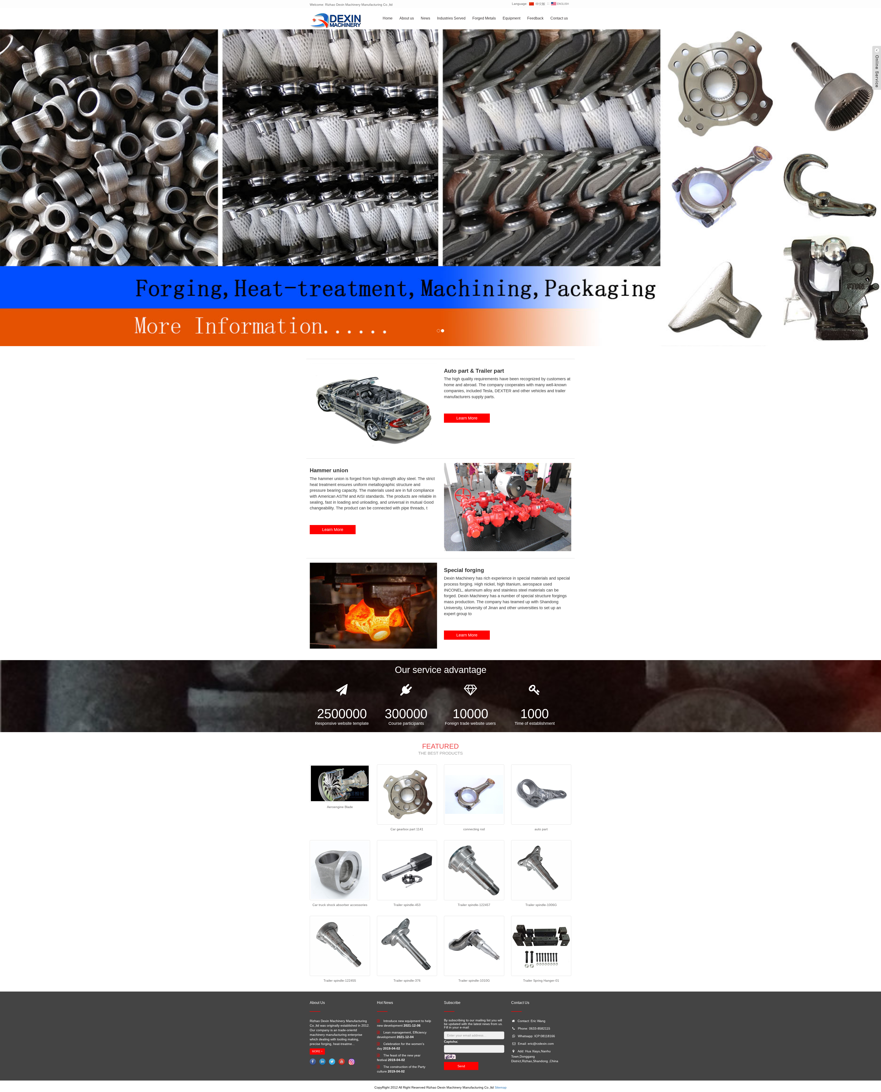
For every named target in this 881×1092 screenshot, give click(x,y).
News (425, 18)
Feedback (535, 18)
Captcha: (451, 1041)
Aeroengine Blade (340, 807)
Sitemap (501, 1087)
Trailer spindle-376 (407, 980)
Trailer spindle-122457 (474, 905)
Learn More (466, 418)
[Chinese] (537, 4)
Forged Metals (484, 18)
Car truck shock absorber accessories (339, 905)
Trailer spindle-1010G (474, 980)
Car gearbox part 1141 (406, 829)
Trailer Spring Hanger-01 (541, 980)
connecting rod (474, 829)
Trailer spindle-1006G (541, 905)
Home (388, 18)
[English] (560, 4)
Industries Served (451, 18)
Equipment (511, 18)
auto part (541, 829)
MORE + (317, 1051)
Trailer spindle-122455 (339, 980)
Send (461, 1066)
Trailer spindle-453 (407, 905)
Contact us (559, 18)
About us (406, 18)
